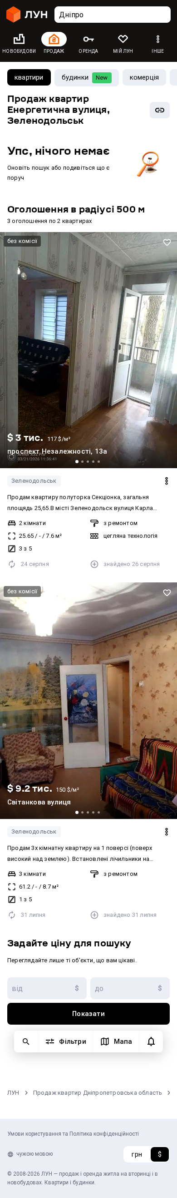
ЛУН (13, 1092)
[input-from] (47, 988)
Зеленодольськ (34, 480)
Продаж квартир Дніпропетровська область (97, 1092)
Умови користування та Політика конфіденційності (73, 1134)
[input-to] (130, 988)
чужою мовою (34, 1154)
